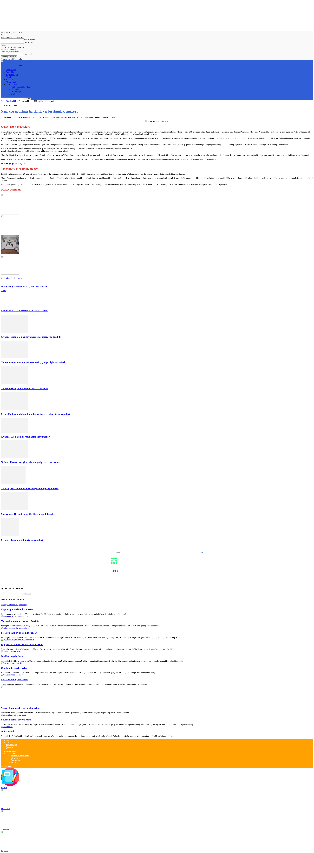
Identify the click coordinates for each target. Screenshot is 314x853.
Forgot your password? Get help (13, 47)
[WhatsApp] (31, 299)
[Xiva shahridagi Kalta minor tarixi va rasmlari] (14, 384)
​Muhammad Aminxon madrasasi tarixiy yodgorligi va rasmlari (33, 362)
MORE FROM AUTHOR (35, 310)
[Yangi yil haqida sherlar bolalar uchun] (10, 703)
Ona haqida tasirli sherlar (14, 668)
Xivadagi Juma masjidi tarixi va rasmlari (22, 540)
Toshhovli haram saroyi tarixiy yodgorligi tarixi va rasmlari (31, 462)
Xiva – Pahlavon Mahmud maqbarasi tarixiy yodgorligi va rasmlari (35, 414)
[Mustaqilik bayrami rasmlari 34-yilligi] (16, 616)
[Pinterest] (23, 299)
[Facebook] (5, 299)
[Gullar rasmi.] (7, 727)
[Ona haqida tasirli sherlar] (11, 663)
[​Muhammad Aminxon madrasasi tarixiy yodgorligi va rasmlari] (14, 358)
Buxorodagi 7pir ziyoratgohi (13, 163)
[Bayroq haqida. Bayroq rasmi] (13, 715)
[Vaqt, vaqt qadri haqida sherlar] (13, 605)
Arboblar (10, 77)
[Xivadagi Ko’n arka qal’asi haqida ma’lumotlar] (14, 432)
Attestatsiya (16, 92)
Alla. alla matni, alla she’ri (14, 679)
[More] (40, 299)
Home (3, 101)
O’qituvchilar (12, 84)
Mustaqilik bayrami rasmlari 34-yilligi (20, 621)
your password (29, 42)
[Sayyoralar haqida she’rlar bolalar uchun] (17, 640)
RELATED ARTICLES (12, 310)
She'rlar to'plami (12, 599)
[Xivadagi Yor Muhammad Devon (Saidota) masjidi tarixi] (13, 484)
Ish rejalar (15, 89)
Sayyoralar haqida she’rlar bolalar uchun (22, 644)
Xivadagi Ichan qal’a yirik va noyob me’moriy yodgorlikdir (31, 337)
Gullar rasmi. (7, 731)
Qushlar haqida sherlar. (13, 656)
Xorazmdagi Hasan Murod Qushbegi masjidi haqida (27, 514)
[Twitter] (14, 299)
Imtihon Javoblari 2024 (21, 87)
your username (29, 40)
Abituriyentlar (12, 82)
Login (200, 553)
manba (3, 291)
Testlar (14, 94)
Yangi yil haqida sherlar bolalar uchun (20, 708)
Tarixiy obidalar (12, 101)
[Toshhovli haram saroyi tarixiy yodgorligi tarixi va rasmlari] (14, 457)
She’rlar (9, 79)
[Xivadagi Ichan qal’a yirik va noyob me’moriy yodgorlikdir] (14, 332)
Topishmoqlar (12, 74)
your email (28, 54)
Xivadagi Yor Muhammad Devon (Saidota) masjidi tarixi (30, 488)
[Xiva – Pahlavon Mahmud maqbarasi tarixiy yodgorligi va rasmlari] (14, 409)
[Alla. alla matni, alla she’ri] (12, 675)
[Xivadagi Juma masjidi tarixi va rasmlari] (10, 535)
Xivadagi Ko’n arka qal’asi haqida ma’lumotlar (25, 436)
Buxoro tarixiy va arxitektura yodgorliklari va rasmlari (24, 286)
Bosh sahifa (11, 70)
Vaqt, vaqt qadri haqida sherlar (17, 609)
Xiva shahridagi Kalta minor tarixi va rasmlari (24, 388)
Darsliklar (10, 72)
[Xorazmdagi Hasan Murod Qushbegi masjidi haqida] (14, 509)
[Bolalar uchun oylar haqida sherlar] (15, 628)
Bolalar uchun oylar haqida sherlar (19, 632)
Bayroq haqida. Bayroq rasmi (16, 719)
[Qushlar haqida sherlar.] (11, 651)
